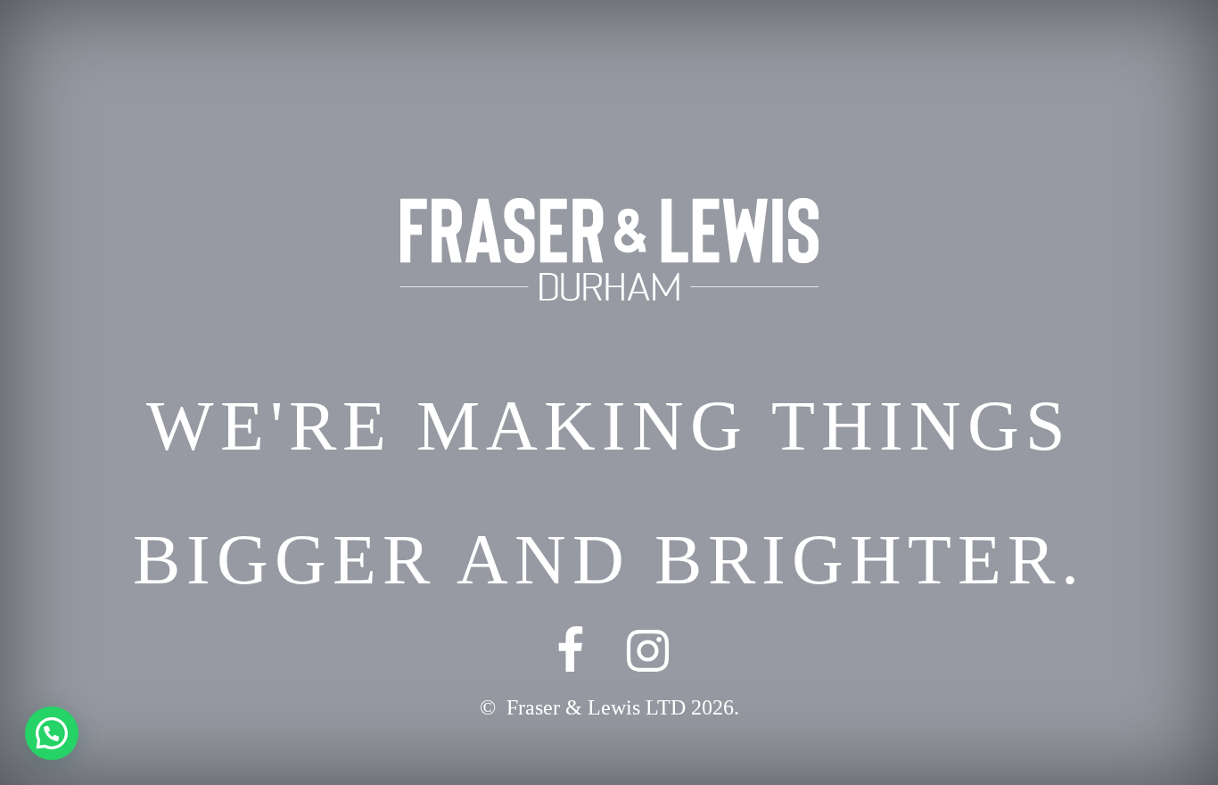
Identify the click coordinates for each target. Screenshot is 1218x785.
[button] (51, 733)
